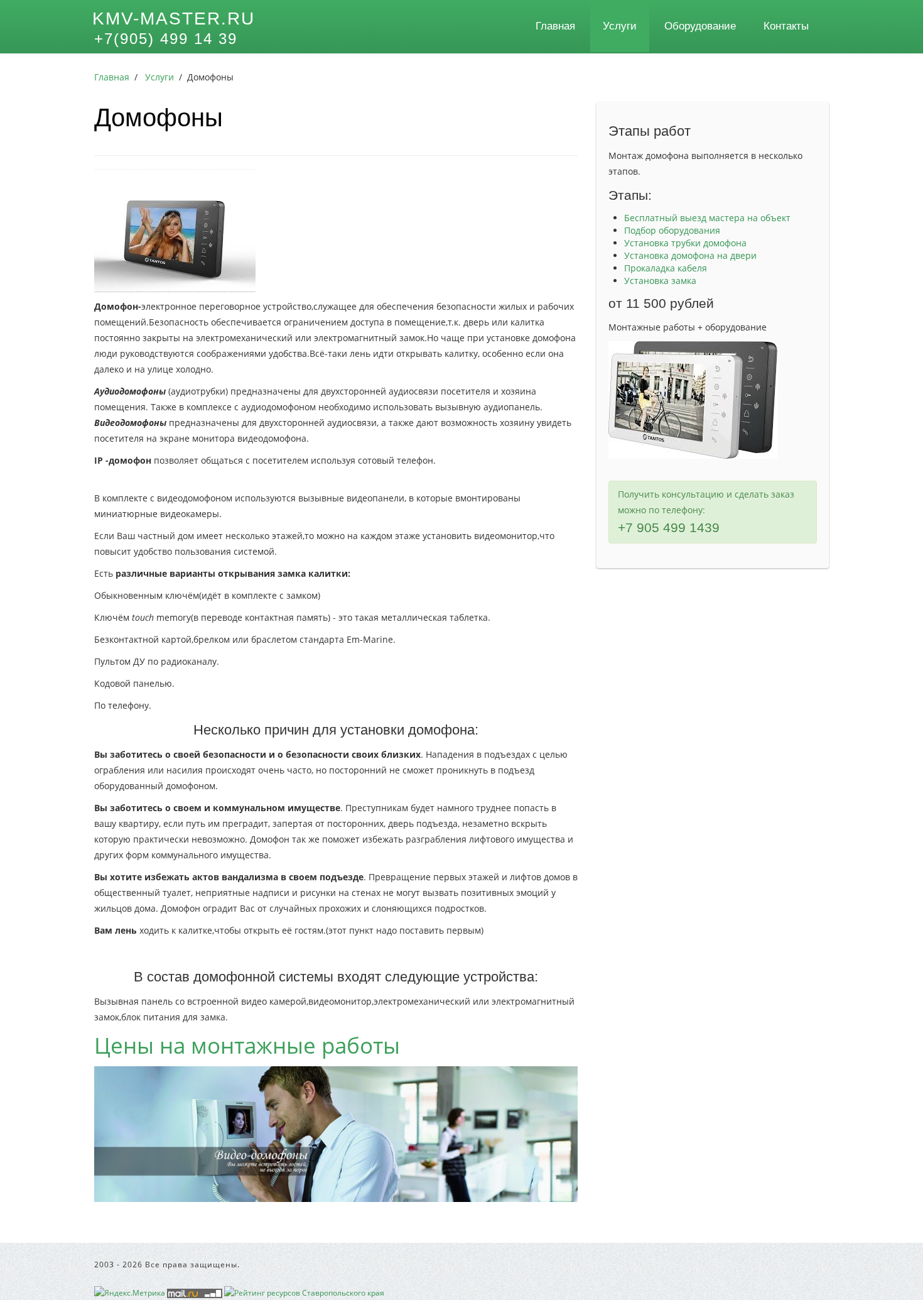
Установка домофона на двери (690, 255)
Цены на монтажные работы (247, 1045)
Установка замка (660, 281)
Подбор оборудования (672, 230)
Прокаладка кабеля (665, 268)
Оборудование (700, 26)
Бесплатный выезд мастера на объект (707, 218)
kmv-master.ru (173, 18)
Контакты (786, 26)
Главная (555, 26)
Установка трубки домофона (685, 243)
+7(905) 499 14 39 (165, 38)
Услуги (620, 26)
